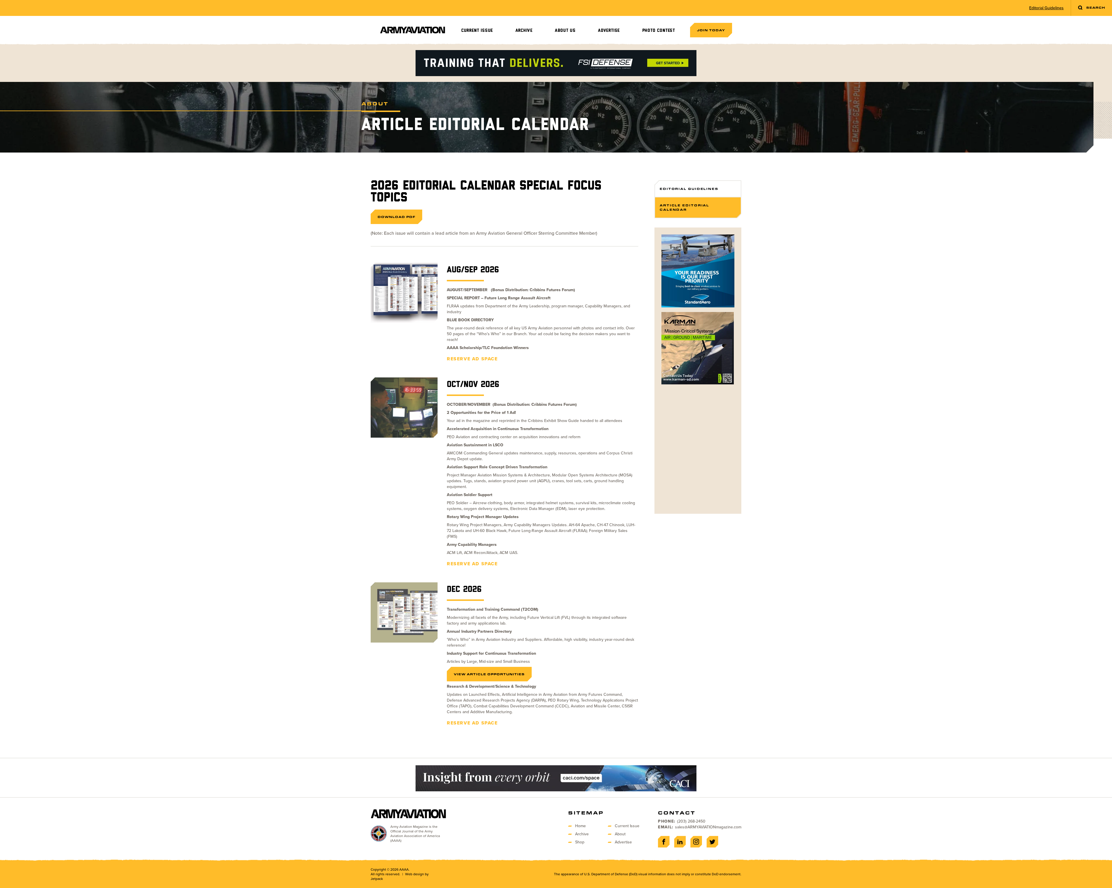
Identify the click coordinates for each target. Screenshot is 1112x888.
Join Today (711, 30)
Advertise (609, 30)
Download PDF (396, 217)
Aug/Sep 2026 (473, 270)
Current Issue (477, 30)
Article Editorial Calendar (684, 207)
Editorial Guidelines (1046, 8)
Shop (579, 842)
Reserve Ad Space (472, 358)
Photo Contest (658, 30)
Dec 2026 (464, 589)
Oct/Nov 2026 (473, 384)
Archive (524, 30)
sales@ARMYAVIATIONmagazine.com (708, 827)
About (620, 834)
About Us (565, 30)
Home (580, 826)
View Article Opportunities (489, 674)
